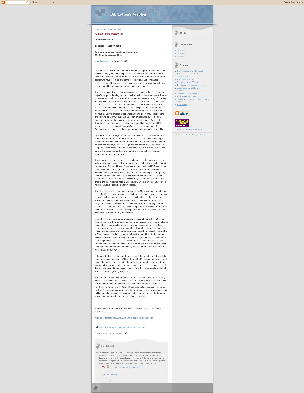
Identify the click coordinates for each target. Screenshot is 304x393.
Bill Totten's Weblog (128, 14)
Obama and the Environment (188, 93)
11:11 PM (118, 334)
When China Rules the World (188, 79)
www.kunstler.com (104, 61)
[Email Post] (125, 334)
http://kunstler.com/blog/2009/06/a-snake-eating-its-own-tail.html (124, 318)
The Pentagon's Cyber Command (190, 71)
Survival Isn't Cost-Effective (187, 82)
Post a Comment (110, 375)
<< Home (107, 380)
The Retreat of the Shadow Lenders (190, 85)
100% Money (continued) (186, 96)
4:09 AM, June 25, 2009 (131, 367)
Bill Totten (180, 50)
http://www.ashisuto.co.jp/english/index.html (125, 327)
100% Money (182, 105)
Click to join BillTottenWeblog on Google (190, 135)
